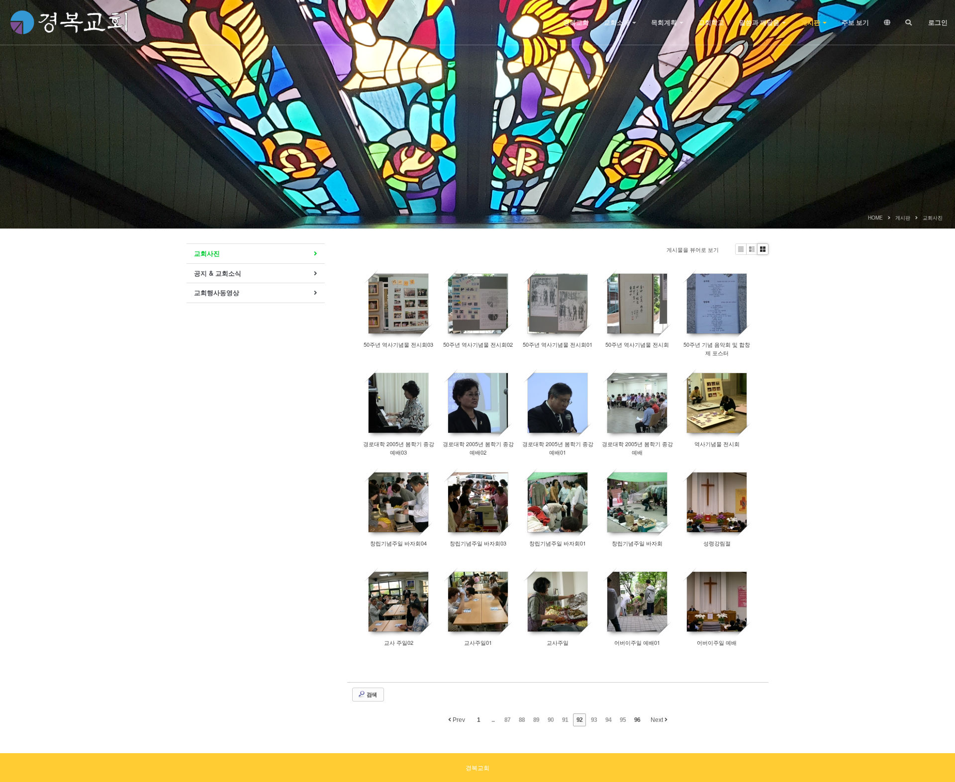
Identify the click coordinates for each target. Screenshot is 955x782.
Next (658, 719)
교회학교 (711, 22)
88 (522, 719)
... (492, 719)
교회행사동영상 (216, 292)
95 (623, 719)
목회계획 (664, 22)
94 (608, 719)
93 (594, 719)
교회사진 (933, 217)
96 (637, 719)
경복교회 (576, 22)
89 (536, 719)
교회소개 (617, 22)
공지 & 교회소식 (217, 273)
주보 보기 (855, 22)
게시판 (811, 22)
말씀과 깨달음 (760, 22)
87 (507, 719)
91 (565, 719)
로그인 (937, 22)
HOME (875, 217)
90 (551, 719)
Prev (458, 719)
